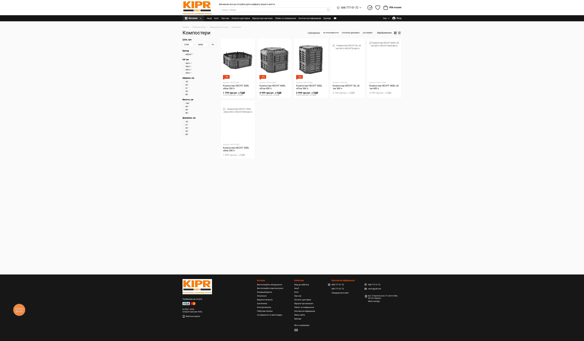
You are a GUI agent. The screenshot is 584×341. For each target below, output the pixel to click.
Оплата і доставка (241, 18)
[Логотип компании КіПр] (197, 286)
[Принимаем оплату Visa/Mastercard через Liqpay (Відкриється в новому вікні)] (189, 303)
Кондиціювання (264, 292)
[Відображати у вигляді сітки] (395, 33)
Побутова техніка (265, 311)
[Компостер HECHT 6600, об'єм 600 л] (274, 60)
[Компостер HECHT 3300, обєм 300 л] (238, 122)
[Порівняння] (369, 7)
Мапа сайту (299, 315)
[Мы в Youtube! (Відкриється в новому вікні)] (335, 18)
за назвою (367, 33)
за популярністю (331, 33)
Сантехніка (262, 303)
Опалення (261, 296)
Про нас (225, 18)
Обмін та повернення (285, 18)
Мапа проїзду (374, 301)
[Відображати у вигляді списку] (399, 33)
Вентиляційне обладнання (269, 284)
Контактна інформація (310, 18)
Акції (209, 18)
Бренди (327, 18)
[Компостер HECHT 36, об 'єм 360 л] (347, 60)
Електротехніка (264, 307)
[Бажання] (377, 7)
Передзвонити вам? (340, 293)
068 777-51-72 (349, 7)
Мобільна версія (192, 316)
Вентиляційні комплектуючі (270, 288)
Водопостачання (265, 300)
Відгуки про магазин (262, 18)
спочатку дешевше (351, 33)
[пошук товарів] (328, 9)
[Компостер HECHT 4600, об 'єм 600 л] (384, 60)
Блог (216, 18)
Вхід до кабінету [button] (301, 284)
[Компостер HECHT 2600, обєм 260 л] (238, 60)
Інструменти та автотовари (269, 315)
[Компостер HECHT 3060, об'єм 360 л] (311, 60)
